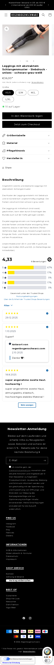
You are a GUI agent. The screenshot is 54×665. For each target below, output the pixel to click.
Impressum (11, 559)
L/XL (8, 99)
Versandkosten (38, 82)
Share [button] (8, 167)
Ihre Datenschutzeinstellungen (21, 659)
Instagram (11, 524)
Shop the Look (13, 598)
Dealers (9, 535)
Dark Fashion (12, 604)
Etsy (8, 529)
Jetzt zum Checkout (27, 124)
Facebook (10, 526)
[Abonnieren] (44, 460)
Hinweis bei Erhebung (11, 663)
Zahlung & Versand (15, 577)
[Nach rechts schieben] (33, 61)
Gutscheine (11, 595)
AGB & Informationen (16, 550)
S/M (21, 92)
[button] (6, 15)
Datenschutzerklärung (20, 470)
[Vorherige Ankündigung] (5, 5)
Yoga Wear (11, 607)
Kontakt (10, 574)
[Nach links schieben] (20, 61)
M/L (33, 92)
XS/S (8, 92)
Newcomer (11, 601)
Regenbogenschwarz (30, 642)
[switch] (47, 660)
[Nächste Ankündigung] (48, 5)
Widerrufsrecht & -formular (19, 553)
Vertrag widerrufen (20, 580)
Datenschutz (12, 556)
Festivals (10, 532)
